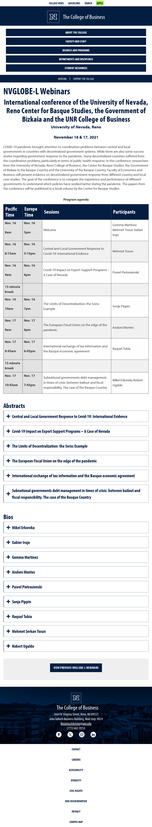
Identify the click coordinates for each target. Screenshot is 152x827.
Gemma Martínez (25, 557)
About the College (76, 32)
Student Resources (76, 68)
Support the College (83, 79)
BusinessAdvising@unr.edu (76, 723)
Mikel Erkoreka (23, 527)
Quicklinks (74, 3)
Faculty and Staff (76, 41)
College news (56, 3)
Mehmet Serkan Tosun (29, 631)
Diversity (76, 780)
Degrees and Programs (76, 50)
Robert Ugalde (23, 646)
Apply (100, 3)
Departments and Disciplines (76, 59)
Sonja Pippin (21, 601)
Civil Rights (76, 791)
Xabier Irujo (21, 542)
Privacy (76, 811)
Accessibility (76, 770)
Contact (76, 749)
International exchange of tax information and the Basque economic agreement (73, 475)
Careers (76, 759)
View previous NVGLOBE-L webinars (76, 667)
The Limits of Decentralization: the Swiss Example (49, 446)
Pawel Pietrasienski (27, 586)
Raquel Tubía (22, 616)
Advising (62, 79)
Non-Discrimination (76, 801)
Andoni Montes (23, 572)
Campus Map (76, 822)
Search (88, 3)
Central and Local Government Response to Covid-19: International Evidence (69, 416)
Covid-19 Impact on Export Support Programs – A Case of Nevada (61, 431)
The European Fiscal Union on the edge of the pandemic (54, 461)
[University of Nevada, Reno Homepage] (76, 698)
